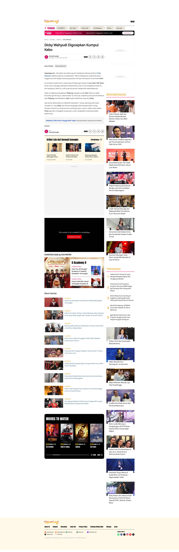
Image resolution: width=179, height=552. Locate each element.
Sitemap (108, 527)
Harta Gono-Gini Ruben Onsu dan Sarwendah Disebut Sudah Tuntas (120, 234)
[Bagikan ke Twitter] (94, 57)
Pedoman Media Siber (96, 527)
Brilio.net (59, 534)
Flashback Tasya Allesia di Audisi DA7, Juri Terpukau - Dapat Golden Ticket (119, 474)
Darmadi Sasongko (54, 56)
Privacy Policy (83, 527)
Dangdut (68, 298)
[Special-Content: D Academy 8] (56, 272)
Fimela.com (50, 534)
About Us (47, 527)
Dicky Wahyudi (67, 39)
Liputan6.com (50, 532)
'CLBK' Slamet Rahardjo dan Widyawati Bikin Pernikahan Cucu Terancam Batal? (119, 211)
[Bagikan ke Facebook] (90, 57)
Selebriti (58, 39)
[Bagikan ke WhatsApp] (102, 57)
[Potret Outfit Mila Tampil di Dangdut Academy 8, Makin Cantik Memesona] (95, 283)
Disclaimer (64, 527)
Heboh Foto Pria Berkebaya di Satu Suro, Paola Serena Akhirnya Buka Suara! (120, 451)
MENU (132, 21)
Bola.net (70, 532)
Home (46, 39)
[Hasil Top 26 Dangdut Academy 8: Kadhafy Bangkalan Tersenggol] (95, 270)
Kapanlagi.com (61, 532)
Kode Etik (73, 527)
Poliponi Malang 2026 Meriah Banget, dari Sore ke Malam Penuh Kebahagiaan (120, 188)
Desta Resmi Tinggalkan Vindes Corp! (63, 33)
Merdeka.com (92, 532)
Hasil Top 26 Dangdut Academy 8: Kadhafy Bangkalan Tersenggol (80, 271)
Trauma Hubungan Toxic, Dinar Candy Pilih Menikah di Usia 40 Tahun (119, 257)
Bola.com (81, 532)
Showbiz (52, 39)
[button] (98, 57)
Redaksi (55, 527)
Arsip (115, 527)
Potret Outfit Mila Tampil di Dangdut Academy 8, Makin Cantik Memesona (80, 283)
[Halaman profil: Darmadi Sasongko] (46, 57)
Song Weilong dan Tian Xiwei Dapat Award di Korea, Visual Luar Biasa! (119, 165)
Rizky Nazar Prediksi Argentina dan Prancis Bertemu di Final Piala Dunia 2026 (120, 141)
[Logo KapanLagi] (52, 21)
